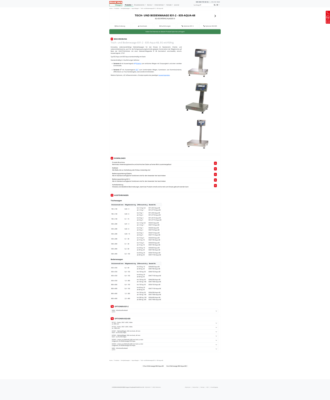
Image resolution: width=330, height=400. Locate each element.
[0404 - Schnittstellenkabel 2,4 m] (171, 311)
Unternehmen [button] (159, 5)
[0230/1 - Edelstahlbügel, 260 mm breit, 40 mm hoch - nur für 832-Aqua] (178, 332)
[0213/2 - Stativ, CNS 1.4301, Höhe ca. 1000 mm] (174, 327)
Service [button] (149, 5)
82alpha (138, 63)
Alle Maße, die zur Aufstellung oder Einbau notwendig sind (131, 169)
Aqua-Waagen (135, 8)
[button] (217, 4)
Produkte (116, 8)
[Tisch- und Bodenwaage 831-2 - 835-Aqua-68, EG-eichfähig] (115, 4)
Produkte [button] (128, 5)
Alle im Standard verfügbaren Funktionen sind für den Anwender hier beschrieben (139, 175)
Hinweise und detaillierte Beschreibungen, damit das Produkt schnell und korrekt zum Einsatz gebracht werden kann (150, 186)
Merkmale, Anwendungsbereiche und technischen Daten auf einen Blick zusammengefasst (141, 163)
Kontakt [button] (169, 5)
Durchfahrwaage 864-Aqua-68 (154, 366)
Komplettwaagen (125, 8)
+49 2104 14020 (208, 2)
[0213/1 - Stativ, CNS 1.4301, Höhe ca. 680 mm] (174, 323)
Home (110, 8)
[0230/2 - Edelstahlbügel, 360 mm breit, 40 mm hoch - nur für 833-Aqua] (178, 336)
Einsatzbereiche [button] (139, 5)
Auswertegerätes (164, 75)
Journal (176, 5)
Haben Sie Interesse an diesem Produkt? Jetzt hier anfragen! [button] (165, 32)
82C (137, 70)
